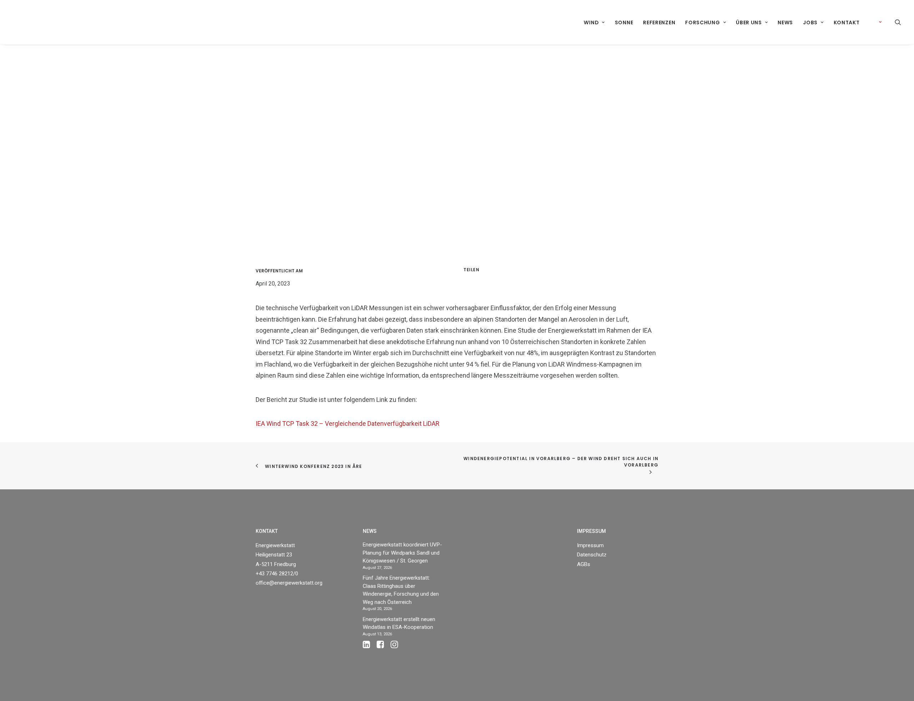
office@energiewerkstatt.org (289, 583)
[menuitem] (594, 22)
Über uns (749, 22)
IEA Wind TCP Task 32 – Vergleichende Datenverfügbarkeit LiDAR (348, 423)
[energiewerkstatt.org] (25, 22)
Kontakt (847, 22)
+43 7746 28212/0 (277, 573)
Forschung (702, 22)
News (785, 22)
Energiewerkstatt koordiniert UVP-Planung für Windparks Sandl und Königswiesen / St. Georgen (402, 552)
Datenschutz (592, 554)
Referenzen (659, 22)
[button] (898, 22)
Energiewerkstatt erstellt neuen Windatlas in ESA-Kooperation (399, 623)
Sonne (624, 22)
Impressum (590, 545)
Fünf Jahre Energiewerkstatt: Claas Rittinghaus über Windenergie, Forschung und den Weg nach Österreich (401, 590)
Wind (591, 22)
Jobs (810, 22)
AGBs (583, 564)
